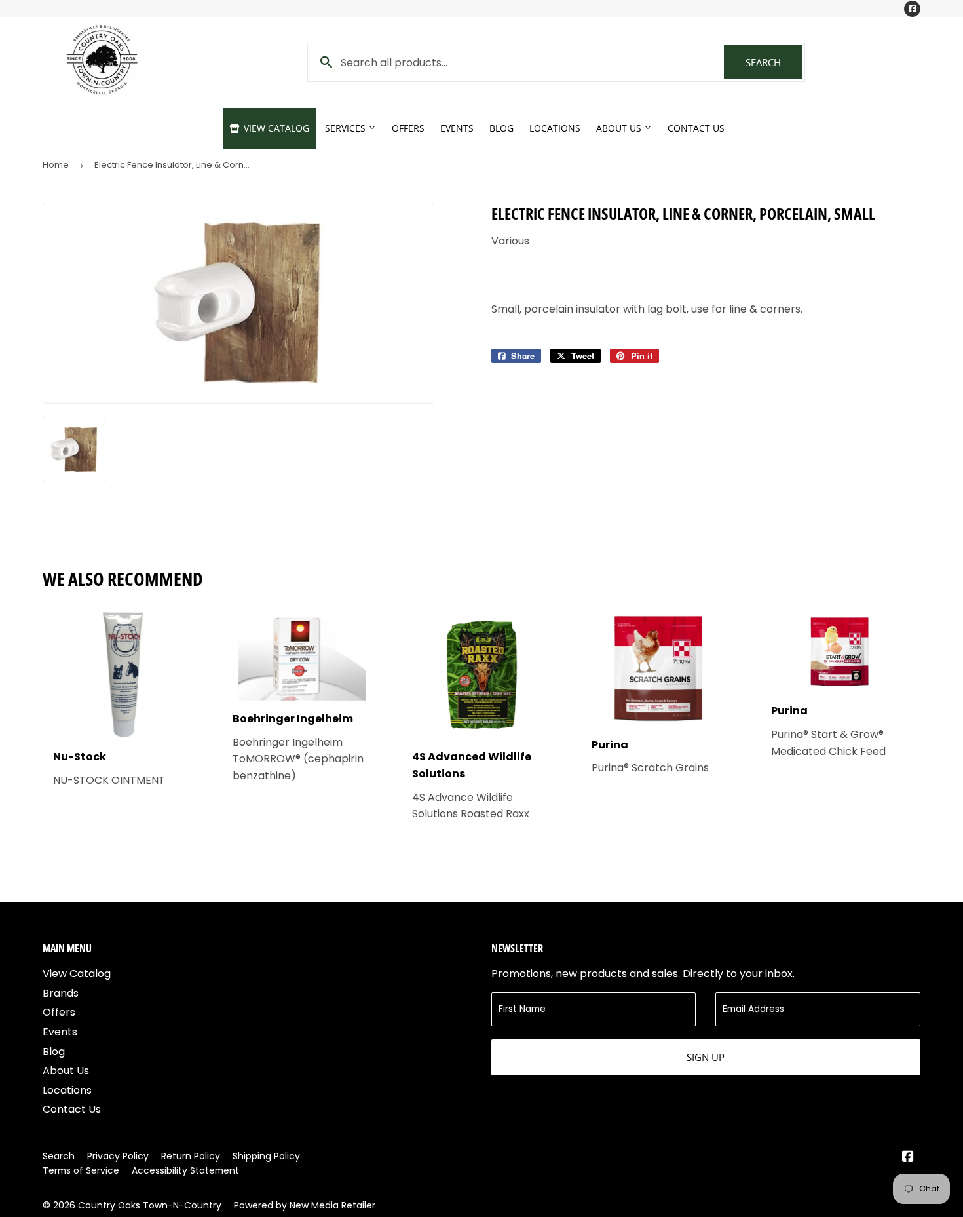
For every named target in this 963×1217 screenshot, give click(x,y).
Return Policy (190, 1156)
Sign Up (706, 1057)
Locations (554, 128)
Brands (61, 993)
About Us (620, 128)
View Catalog (275, 128)
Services (346, 128)
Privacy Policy (118, 1156)
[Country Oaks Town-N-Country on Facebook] (908, 1157)
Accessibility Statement (185, 1170)
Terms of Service (81, 1170)
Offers (408, 128)
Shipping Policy (266, 1156)
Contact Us (696, 128)
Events (457, 128)
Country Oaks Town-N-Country (149, 1205)
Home (56, 165)
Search (774, 62)
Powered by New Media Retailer (304, 1205)
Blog (501, 128)
